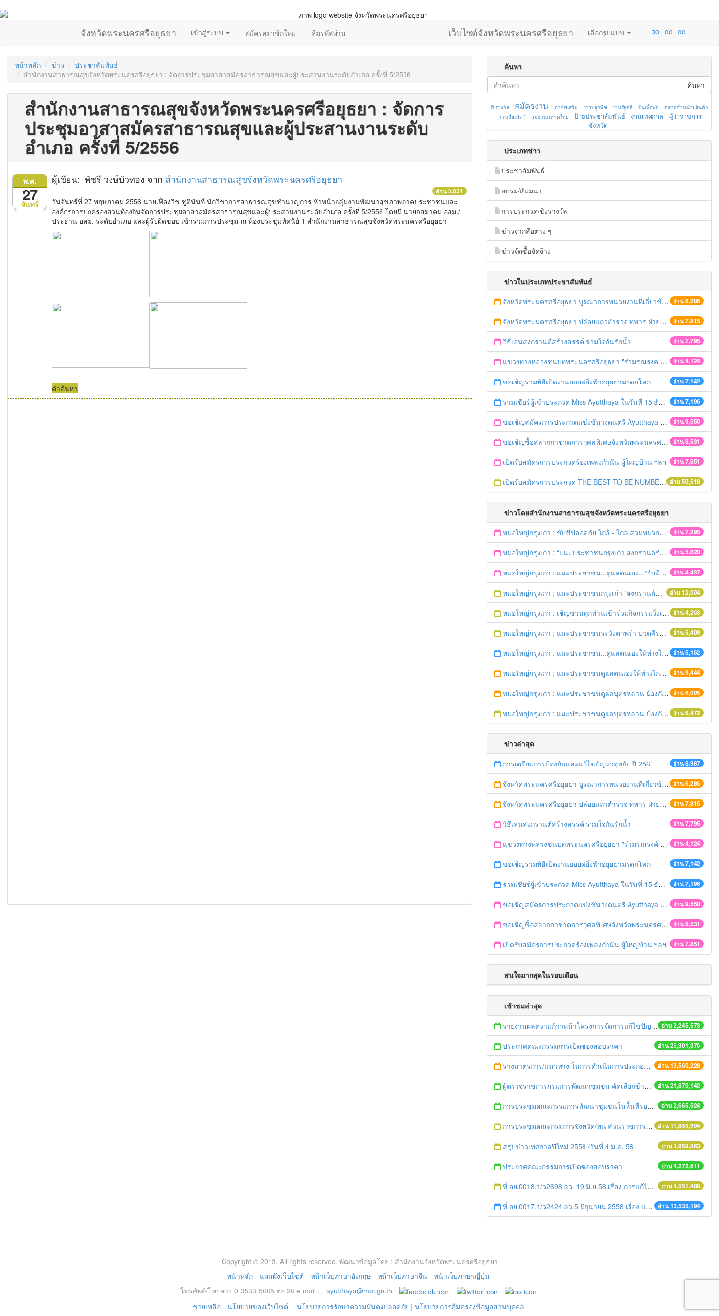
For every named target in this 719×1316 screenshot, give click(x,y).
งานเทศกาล (647, 115)
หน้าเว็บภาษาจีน (402, 1276)
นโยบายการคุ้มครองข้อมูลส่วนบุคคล (469, 1306)
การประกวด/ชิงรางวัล (534, 210)
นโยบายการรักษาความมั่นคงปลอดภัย (353, 1306)
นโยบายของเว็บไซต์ (258, 1306)
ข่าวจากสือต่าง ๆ (526, 231)
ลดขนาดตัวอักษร (626, 31)
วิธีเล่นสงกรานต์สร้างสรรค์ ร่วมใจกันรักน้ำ (568, 341)
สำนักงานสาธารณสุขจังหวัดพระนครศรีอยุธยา (253, 178)
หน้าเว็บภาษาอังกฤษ (341, 1276)
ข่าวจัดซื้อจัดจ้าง (526, 251)
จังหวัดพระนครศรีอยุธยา (128, 30)
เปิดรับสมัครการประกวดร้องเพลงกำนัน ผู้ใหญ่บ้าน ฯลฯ (584, 462)
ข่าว (57, 65)
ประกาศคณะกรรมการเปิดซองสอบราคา (562, 1046)
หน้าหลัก (28, 65)
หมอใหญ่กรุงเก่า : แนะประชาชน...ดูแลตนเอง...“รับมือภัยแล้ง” (595, 572)
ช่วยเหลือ (207, 1306)
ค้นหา (696, 85)
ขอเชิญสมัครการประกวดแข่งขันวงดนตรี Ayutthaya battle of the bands (610, 422)
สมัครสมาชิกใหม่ (270, 33)
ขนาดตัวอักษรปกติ (636, 31)
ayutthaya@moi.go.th (359, 1290)
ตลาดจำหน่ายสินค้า (686, 107)
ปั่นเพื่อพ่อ (648, 107)
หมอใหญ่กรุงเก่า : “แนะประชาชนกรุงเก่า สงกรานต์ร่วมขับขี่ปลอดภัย (606, 552)
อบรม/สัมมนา (521, 190)
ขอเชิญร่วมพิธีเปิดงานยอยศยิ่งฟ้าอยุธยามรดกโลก (577, 381)
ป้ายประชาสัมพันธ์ (599, 115)
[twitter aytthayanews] (477, 1290)
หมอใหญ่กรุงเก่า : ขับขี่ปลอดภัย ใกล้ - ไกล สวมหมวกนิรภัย (589, 532)
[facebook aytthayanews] (424, 1290)
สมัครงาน (531, 106)
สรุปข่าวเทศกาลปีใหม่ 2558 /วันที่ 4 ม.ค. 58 (568, 1146)
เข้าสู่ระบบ (208, 32)
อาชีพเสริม (566, 107)
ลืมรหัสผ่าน (329, 33)
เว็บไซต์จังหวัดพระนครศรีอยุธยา (511, 30)
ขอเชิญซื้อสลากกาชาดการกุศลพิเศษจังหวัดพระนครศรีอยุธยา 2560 (603, 442)
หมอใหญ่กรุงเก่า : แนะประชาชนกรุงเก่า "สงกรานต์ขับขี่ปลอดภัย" (600, 593)
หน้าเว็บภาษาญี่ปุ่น (462, 1276)
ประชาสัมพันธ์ (96, 65)
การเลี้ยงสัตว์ (512, 116)
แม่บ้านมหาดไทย (550, 116)
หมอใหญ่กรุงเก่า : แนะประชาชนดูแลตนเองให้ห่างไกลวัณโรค (595, 673)
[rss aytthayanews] (521, 1290)
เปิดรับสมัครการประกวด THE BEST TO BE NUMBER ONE (592, 482)
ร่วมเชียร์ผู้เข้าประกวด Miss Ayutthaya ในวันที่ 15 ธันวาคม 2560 (600, 402)
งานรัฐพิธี (622, 107)
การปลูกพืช (595, 107)
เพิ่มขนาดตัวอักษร (646, 31)
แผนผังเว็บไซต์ (282, 1276)
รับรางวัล (499, 107)
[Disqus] (240, 530)
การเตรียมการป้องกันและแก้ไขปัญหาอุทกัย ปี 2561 (578, 763)
